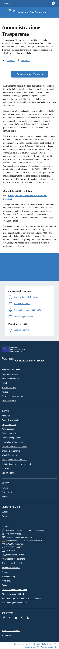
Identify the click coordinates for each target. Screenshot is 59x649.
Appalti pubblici (9, 424)
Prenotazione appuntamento (14, 559)
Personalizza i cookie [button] (11, 630)
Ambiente (6, 416)
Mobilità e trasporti (10, 455)
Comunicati (7, 492)
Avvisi (4, 496)
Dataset (5, 585)
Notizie (5, 488)
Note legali (6, 581)
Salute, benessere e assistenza (14, 459)
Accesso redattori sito (49, 647)
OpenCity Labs (30, 647)
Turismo (5, 468)
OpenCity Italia (40, 644)
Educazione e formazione (13, 442)
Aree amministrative (10, 379)
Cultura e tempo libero (11, 438)
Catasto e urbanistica (10, 433)
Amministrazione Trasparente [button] (30, 74)
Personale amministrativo (12, 396)
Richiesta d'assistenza (11, 567)
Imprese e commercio (11, 451)
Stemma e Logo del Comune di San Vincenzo (21, 598)
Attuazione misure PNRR (13, 594)
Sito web (17, 644)
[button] (7, 3)
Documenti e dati (9, 400)
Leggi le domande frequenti (14, 554)
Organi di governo (10, 374)
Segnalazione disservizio (12, 563)
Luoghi (5, 512)
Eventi (4, 516)
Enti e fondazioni (9, 387)
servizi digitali (28, 644)
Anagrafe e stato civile (11, 420)
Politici (5, 392)
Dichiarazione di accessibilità (14, 589)
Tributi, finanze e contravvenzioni (16, 464)
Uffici (4, 383)
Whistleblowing (8, 576)
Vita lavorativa (8, 473)
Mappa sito (6, 635)
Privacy (5, 572)
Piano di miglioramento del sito (15, 603)
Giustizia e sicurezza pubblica (14, 446)
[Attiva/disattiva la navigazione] (3, 11)
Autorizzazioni (8, 429)
